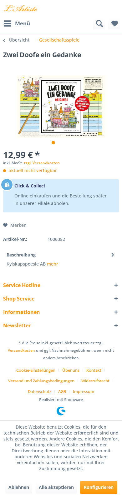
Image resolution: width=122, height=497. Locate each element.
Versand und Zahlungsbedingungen (41, 381)
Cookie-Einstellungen (35, 370)
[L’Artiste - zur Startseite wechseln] (20, 8)
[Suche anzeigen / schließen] (99, 23)
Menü (22, 23)
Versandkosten (21, 350)
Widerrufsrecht (95, 381)
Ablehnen (18, 487)
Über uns (70, 370)
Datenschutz (39, 391)
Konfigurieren (99, 487)
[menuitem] (16, 23)
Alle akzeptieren (56, 487)
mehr (52, 264)
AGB (62, 391)
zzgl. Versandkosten (42, 163)
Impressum (83, 391)
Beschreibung (21, 255)
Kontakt (93, 370)
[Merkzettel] (114, 23)
